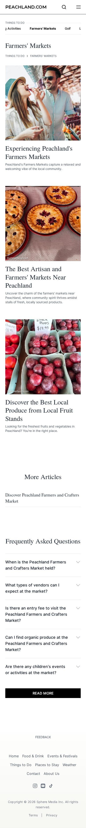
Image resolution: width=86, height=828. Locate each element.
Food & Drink (33, 756)
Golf (68, 28)
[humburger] (78, 7)
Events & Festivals (62, 756)
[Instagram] (35, 785)
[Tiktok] (51, 785)
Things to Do (14, 56)
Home (14, 756)
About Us (51, 773)
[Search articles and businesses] (64, 7)
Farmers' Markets (43, 28)
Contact (33, 773)
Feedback (43, 737)
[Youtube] (43, 785)
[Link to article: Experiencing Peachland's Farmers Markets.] (43, 103)
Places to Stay (47, 765)
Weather (69, 765)
